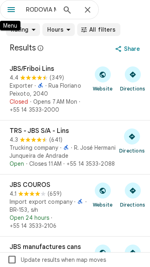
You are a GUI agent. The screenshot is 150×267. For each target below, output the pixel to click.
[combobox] (41, 9)
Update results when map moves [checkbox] (56, 260)
